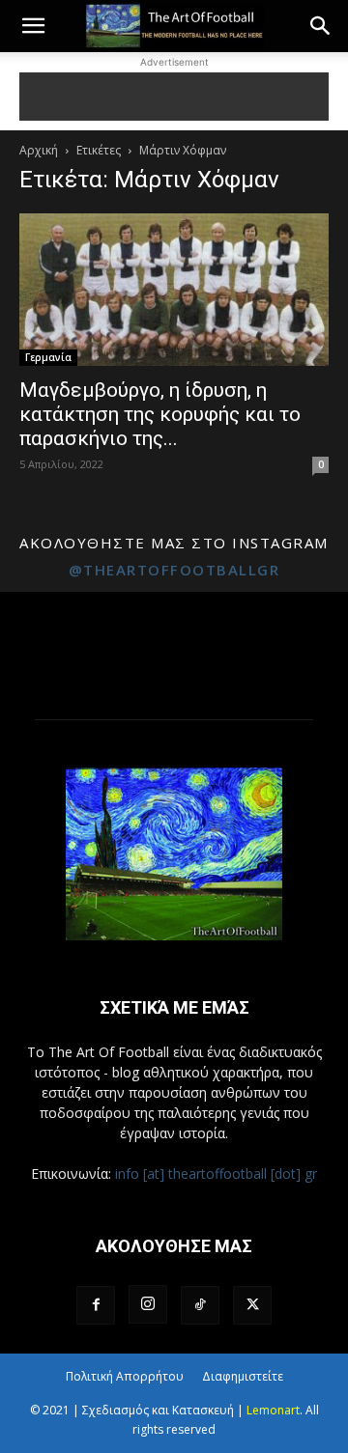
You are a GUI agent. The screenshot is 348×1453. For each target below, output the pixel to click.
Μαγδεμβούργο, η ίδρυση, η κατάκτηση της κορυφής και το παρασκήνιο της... (160, 414)
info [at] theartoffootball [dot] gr (216, 1173)
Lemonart (273, 1410)
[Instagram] (148, 1304)
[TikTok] (200, 1305)
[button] (33, 26)
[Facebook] (95, 1305)
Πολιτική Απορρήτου (125, 1376)
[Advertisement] (174, 96)
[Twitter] (252, 1305)
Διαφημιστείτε (242, 1376)
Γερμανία (48, 357)
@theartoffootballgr (174, 569)
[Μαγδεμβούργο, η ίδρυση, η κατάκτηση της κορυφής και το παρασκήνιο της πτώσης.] (174, 289)
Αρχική (38, 150)
